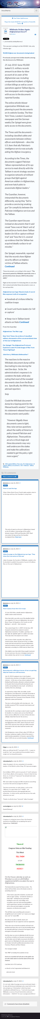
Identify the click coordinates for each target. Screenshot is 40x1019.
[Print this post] (35, 34)
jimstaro (13, 34)
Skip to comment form (9, 476)
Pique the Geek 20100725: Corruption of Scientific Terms (20, 22)
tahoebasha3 (7, 761)
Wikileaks (6, 467)
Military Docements (14, 465)
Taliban (31, 465)
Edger (5, 747)
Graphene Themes (15, 1016)
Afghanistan (29, 464)
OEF (21, 465)
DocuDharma (5, 10)
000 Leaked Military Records (14, 464)
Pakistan (26, 465)
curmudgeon (7, 806)
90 (24, 464)
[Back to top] (35, 1014)
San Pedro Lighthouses (21, 18)
